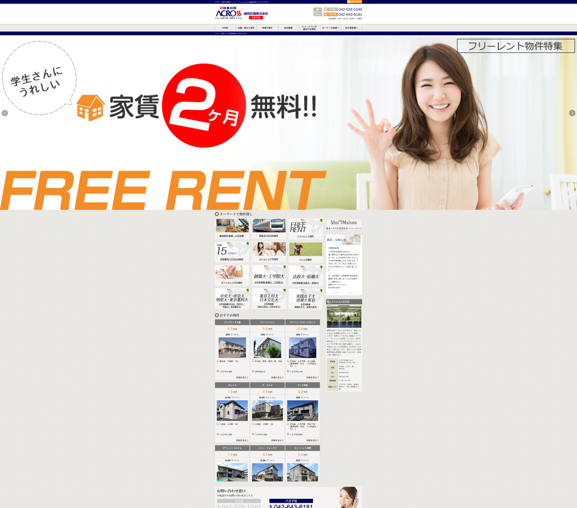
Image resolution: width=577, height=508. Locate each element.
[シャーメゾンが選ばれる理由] (309, 29)
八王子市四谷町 (296, 435)
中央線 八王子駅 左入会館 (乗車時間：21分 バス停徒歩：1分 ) (304, 363)
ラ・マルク (267, 385)
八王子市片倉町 (226, 372)
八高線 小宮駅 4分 (230, 424)
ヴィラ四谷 (302, 385)
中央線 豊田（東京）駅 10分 (269, 361)
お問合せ (354, 1)
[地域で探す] (267, 29)
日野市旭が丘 (260, 372)
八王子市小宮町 (226, 435)
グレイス (232, 385)
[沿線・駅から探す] (246, 29)
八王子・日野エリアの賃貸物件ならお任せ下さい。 (232, 33)
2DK (228, 334)
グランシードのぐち (232, 448)
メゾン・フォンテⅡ (267, 448)
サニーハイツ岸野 (302, 448)
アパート (234, 334)
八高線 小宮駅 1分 (265, 424)
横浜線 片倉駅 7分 (230, 361)
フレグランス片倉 (232, 322)
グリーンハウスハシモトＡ (302, 322)
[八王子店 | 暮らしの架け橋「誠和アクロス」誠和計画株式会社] (225, 29)
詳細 (232, 377)
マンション (270, 397)
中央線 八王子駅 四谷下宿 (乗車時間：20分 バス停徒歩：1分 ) (304, 426)
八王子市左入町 (296, 372)
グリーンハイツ (267, 322)
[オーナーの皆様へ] (330, 29)
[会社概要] (288, 29)
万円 (232, 329)
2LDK (228, 397)
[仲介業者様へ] (351, 29)
